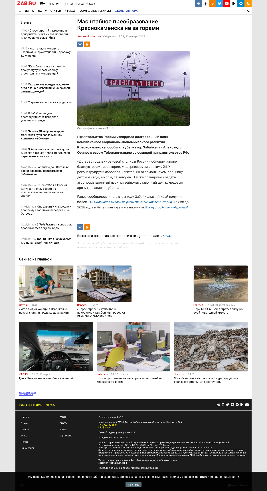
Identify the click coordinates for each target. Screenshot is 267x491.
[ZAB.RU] (26, 4)
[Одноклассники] (223, 405)
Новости (25, 417)
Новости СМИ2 (26, 394)
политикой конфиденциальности (217, 476)
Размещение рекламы (30, 405)
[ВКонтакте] (218, 405)
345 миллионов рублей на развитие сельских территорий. (130, 202)
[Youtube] (247, 405)
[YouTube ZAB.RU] (226, 3)
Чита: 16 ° (54, 3)
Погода (24, 442)
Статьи (55, 11)
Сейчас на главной (35, 259)
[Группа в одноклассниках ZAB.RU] (212, 3)
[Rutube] (242, 405)
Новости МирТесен (27, 392)
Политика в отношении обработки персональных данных (128, 468)
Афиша (70, 11)
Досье (24, 435)
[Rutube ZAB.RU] (233, 3)
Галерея (25, 429)
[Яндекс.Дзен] (232, 405)
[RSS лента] (248, 3)
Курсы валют (27, 448)
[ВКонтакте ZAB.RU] (198, 3)
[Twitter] (227, 405)
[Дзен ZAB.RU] (205, 3)
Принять (133, 484)
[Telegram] (237, 405)
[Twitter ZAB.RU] (219, 3)
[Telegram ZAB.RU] (240, 3)
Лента (29, 11)
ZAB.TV (42, 11)
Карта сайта (66, 435)
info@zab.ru (104, 427)
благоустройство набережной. (167, 207)
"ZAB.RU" (166, 236)
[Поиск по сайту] (195, 10)
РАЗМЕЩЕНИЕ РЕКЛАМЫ (95, 11)
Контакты (51, 405)
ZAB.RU (64, 417)
